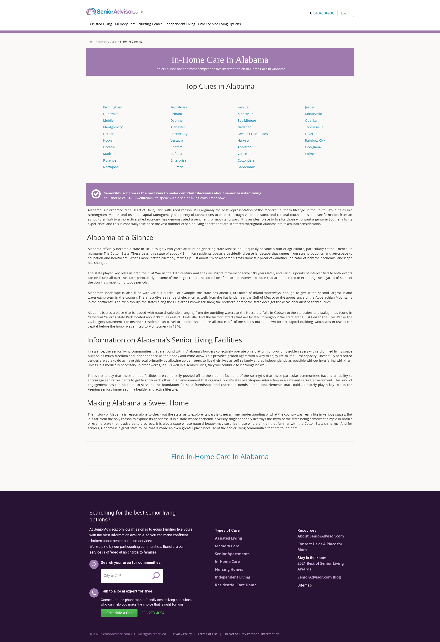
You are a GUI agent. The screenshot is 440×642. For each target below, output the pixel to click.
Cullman (176, 167)
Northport (110, 167)
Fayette (243, 107)
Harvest (243, 140)
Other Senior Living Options (219, 24)
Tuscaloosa (178, 107)
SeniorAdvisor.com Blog (319, 577)
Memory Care (125, 24)
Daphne (176, 120)
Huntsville (110, 114)
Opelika (311, 120)
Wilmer (310, 154)
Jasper (310, 107)
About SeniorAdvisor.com (320, 536)
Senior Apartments (232, 553)
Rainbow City (315, 140)
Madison (109, 154)
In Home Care (107, 41)
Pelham (176, 114)
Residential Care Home (235, 584)
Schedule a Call (119, 612)
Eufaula (176, 154)
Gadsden (244, 127)
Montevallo (313, 114)
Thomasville (314, 127)
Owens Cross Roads (253, 134)
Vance (242, 154)
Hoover (108, 140)
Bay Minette (247, 120)
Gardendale (247, 167)
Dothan (108, 134)
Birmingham (112, 107)
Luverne (311, 134)
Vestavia (176, 140)
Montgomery (113, 127)
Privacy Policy (181, 634)
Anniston (244, 147)
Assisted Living (100, 24)
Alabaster (177, 127)
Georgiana (313, 147)
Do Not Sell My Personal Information (251, 634)
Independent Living (180, 24)
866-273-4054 (152, 612)
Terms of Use (208, 634)
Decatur (109, 147)
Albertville (245, 114)
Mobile (108, 120)
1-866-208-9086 (323, 13)
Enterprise (178, 160)
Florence (109, 160)
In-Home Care (227, 561)
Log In (345, 13)
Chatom (176, 147)
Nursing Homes (150, 24)
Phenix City (178, 134)
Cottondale (246, 160)
